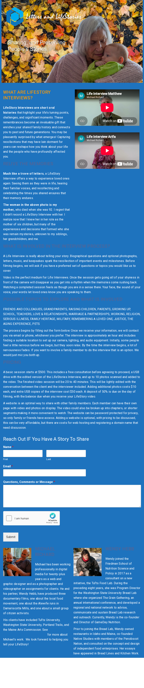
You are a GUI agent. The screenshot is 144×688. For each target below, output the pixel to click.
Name (8, 447)
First (5, 459)
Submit (10, 537)
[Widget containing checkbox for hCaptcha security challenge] (31, 518)
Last (48, 459)
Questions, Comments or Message (29, 482)
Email (8, 466)
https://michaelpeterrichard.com (25, 634)
